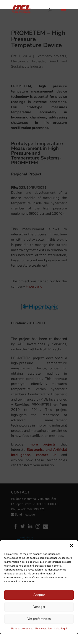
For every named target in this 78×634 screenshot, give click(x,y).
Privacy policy (43, 628)
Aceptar (39, 595)
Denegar (39, 607)
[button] (71, 545)
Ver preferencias (39, 619)
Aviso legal (60, 628)
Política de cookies (22, 628)
